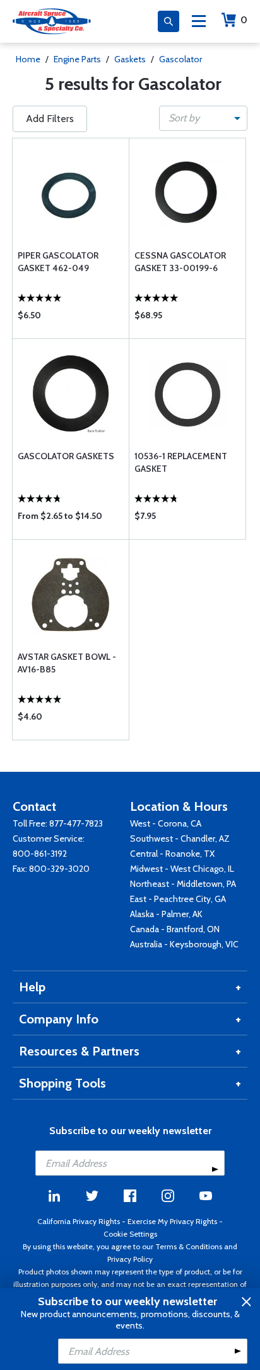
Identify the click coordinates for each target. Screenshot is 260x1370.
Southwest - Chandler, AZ (180, 838)
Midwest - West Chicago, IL (182, 868)
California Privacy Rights (78, 1221)
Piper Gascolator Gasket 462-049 (58, 262)
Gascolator (180, 59)
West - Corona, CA (165, 823)
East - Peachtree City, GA (178, 899)
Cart (243, 20)
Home (28, 59)
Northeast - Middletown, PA (183, 883)
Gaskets (130, 59)
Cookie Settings (130, 1234)
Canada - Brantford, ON (175, 929)
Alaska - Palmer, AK (166, 914)
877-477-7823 (76, 823)
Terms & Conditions (188, 1246)
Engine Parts (77, 59)
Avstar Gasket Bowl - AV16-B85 (67, 663)
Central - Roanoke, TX (172, 853)
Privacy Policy (130, 1259)
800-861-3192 (40, 853)
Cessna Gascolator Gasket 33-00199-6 (180, 262)
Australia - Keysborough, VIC (184, 944)
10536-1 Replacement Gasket (180, 462)
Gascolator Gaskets (66, 456)
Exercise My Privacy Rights (172, 1221)
